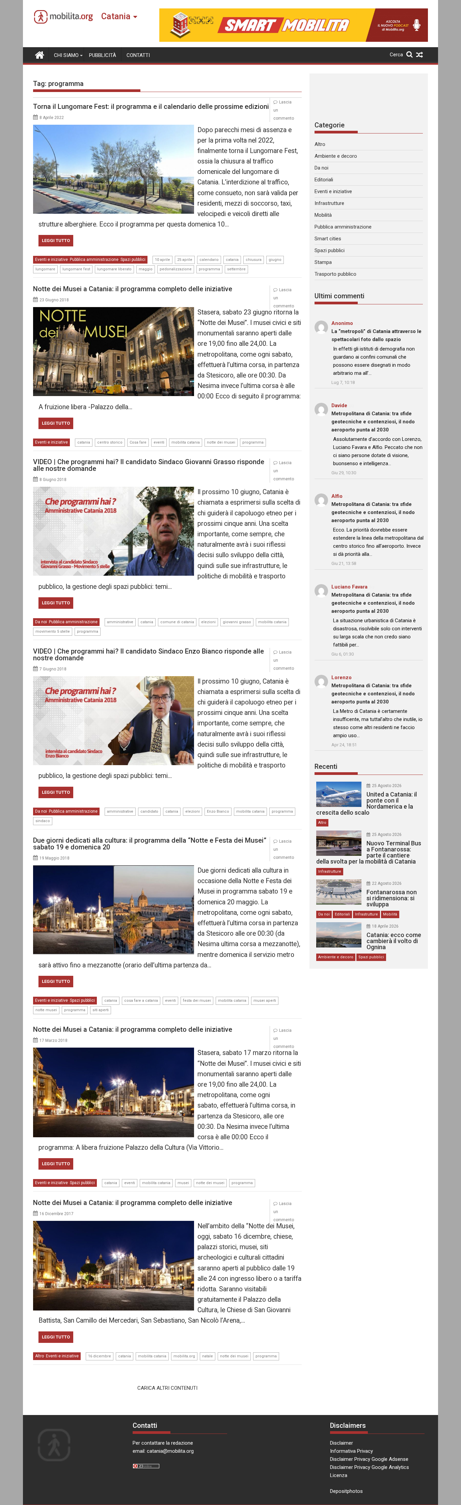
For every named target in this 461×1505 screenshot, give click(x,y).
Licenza (338, 1475)
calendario (209, 260)
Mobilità (323, 215)
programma (209, 269)
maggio (146, 269)
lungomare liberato (114, 269)
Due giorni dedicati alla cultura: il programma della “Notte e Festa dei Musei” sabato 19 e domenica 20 (149, 843)
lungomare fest (76, 269)
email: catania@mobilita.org (163, 1451)
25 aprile (184, 260)
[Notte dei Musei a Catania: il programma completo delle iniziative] (113, 311)
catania (232, 260)
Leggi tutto (56, 240)
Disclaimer (341, 1443)
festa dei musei (197, 1000)
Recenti (326, 766)
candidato (149, 811)
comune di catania (177, 622)
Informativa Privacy (351, 1451)
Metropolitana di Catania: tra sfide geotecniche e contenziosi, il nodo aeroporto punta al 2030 (373, 422)
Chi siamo (66, 55)
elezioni (208, 622)
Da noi (41, 622)
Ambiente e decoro (336, 156)
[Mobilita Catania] (40, 54)
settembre (236, 269)
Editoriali (324, 180)
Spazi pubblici (132, 259)
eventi (159, 442)
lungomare (45, 269)
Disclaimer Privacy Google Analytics (369, 1467)
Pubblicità (102, 55)
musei (183, 1183)
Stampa (323, 262)
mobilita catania (185, 442)
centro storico (110, 442)
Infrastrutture (329, 203)
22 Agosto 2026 (387, 883)
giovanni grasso (237, 622)
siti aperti (100, 1010)
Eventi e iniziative (51, 259)
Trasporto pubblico (335, 274)
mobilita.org (184, 1356)
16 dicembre (99, 1356)
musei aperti (264, 1000)
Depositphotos (346, 1491)
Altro (39, 1356)
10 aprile (162, 260)
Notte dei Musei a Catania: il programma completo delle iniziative (132, 289)
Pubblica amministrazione (94, 259)
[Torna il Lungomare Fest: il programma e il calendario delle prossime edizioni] (113, 129)
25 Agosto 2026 (387, 785)
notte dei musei (221, 442)
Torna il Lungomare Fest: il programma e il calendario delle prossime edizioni (151, 106)
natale (207, 1356)
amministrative (120, 622)
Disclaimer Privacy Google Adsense (369, 1459)
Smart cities (328, 239)
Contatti (138, 55)
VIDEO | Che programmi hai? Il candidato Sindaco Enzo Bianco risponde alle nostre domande (148, 654)
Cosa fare (138, 442)
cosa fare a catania (141, 1000)
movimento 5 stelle (52, 631)
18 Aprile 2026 (385, 926)
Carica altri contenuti (167, 1388)
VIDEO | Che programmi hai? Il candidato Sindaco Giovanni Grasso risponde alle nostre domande (148, 465)
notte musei (46, 1010)
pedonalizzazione (176, 269)
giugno (275, 260)
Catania (116, 16)
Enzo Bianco (218, 811)
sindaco (42, 821)
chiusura (254, 260)
